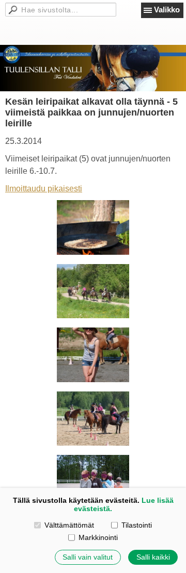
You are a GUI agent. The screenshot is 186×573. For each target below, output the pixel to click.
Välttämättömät (69, 525)
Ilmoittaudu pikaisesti (43, 188)
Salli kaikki (153, 557)
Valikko (167, 9)
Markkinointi (98, 537)
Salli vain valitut (88, 557)
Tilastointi (136, 525)
